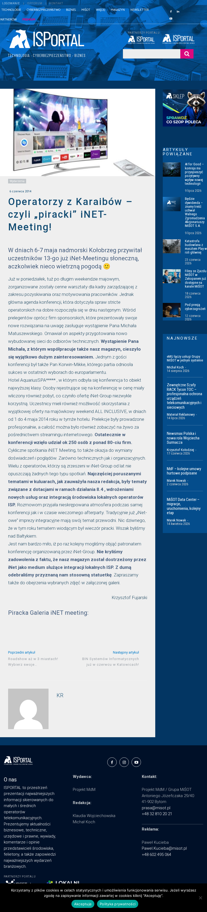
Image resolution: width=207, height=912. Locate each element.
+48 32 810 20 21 (157, 813)
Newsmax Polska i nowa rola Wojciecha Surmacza (183, 438)
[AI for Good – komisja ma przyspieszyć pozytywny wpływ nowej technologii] (172, 169)
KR (60, 695)
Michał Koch (175, 367)
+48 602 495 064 (156, 854)
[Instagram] (124, 762)
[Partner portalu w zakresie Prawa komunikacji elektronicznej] (178, 39)
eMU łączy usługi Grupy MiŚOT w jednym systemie (185, 358)
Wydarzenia (17, 181)
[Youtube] (171, 18)
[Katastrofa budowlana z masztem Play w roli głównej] (172, 246)
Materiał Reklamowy (181, 414)
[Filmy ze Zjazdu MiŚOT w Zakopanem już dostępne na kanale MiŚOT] (172, 276)
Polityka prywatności (118, 904)
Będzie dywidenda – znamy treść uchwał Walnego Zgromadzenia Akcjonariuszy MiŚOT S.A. (195, 212)
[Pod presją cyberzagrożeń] (172, 310)
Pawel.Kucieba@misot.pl (164, 848)
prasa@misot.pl (156, 807)
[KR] (28, 709)
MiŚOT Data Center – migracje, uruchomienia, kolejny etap (184, 506)
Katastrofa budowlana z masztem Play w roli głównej (196, 247)
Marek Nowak (176, 481)
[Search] (187, 54)
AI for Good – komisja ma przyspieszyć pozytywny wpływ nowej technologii (194, 173)
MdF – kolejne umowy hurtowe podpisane (184, 471)
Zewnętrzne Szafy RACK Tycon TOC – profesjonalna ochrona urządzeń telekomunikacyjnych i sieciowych (184, 396)
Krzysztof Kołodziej (180, 450)
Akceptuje (83, 904)
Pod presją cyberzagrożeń (195, 306)
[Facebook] (171, 11)
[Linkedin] (178, 11)
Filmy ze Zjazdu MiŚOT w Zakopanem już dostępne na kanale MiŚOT (195, 278)
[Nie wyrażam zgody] (200, 897)
